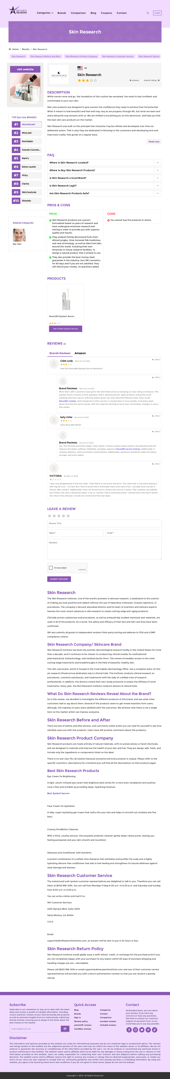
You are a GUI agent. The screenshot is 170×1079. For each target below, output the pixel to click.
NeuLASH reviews (67, 401)
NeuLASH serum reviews (128, 449)
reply (157, 360)
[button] (104, 162)
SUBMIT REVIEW (59, 579)
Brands (25, 49)
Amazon (80, 353)
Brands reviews (59, 353)
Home (15, 49)
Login (157, 13)
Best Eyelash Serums (58, 793)
